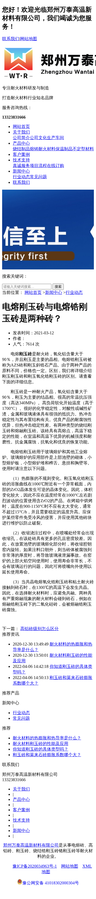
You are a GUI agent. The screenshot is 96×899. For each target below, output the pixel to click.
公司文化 (38, 137)
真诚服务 (21, 165)
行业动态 (21, 176)
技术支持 (21, 160)
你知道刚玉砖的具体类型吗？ (40, 749)
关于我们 (21, 132)
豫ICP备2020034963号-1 (35, 866)
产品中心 (21, 143)
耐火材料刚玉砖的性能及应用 (40, 743)
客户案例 (21, 154)
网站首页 (21, 126)
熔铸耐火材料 (42, 149)
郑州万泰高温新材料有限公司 (31, 845)
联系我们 (10, 38)
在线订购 (55, 165)
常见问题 (38, 176)
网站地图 (28, 38)
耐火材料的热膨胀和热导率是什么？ (47, 738)
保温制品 (64, 149)
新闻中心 (21, 171)
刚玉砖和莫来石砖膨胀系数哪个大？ (47, 754)
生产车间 (55, 137)
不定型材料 (83, 149)
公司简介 (21, 137)
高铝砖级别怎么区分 (39, 628)
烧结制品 (21, 149)
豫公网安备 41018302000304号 (50, 883)
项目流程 (38, 165)
